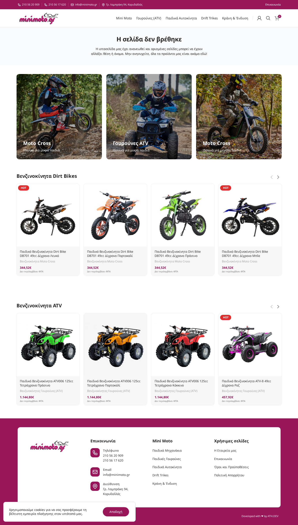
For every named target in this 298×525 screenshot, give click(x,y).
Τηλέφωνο (111, 450)
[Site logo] (39, 18)
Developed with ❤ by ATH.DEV (260, 516)
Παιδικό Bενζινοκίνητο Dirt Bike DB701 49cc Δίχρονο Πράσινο (178, 253)
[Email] (95, 472)
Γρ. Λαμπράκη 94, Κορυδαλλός (124, 4)
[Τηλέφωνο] (95, 452)
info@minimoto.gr (86, 4)
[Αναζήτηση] (268, 18)
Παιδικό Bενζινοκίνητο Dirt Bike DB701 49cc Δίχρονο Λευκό (43, 253)
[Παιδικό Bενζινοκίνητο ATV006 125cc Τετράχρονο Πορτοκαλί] (115, 344)
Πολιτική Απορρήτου (229, 475)
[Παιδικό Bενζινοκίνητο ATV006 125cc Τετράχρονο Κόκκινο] (182, 344)
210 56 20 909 (30, 4)
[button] (271, 177)
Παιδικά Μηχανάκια (167, 450)
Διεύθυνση (111, 484)
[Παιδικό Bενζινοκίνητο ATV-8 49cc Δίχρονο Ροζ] (250, 344)
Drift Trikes (160, 475)
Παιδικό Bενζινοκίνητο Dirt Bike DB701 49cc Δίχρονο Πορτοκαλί (110, 253)
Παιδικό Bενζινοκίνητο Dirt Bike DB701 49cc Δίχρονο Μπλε (245, 253)
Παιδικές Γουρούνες (166, 459)
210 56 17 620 (57, 4)
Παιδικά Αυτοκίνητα (167, 467)
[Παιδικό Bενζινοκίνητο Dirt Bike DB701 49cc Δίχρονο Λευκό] (48, 215)
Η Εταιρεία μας (225, 450)
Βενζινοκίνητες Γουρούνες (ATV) (41, 391)
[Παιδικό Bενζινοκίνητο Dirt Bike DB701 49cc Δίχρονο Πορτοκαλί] (115, 215)
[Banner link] (59, 116)
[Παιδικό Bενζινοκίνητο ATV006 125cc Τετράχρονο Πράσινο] (48, 344)
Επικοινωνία (223, 459)
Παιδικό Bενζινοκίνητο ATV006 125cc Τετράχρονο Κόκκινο (181, 383)
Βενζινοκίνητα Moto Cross (37, 261)
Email (107, 469)
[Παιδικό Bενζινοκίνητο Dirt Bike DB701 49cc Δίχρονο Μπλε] (250, 215)
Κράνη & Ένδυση (164, 483)
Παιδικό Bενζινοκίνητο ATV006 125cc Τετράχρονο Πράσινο (46, 383)
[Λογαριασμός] (259, 18)
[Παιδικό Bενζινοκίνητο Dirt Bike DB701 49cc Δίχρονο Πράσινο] (182, 215)
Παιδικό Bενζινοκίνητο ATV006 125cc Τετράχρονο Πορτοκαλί (114, 383)
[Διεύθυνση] (95, 486)
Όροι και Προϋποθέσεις (231, 467)
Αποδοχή (115, 512)
